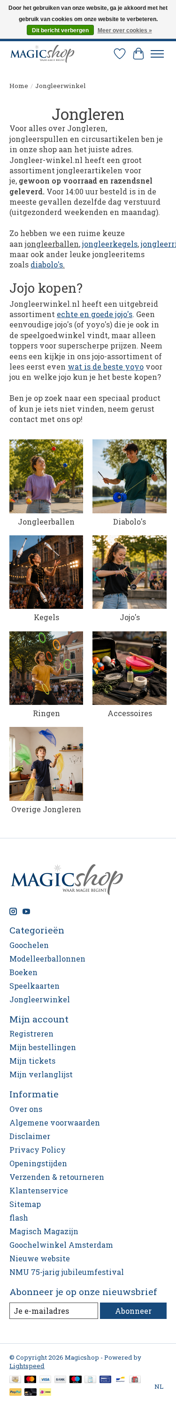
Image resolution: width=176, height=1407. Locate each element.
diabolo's (47, 264)
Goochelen (29, 945)
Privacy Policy (37, 1150)
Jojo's (130, 617)
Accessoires (129, 713)
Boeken (23, 972)
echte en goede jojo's (94, 314)
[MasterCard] (30, 1380)
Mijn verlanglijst (41, 1074)
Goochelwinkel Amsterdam (61, 1245)
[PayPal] (15, 1393)
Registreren (31, 1033)
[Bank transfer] (60, 1380)
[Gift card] (135, 1380)
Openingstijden (38, 1163)
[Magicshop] (42, 53)
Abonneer (133, 1311)
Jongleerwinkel (39, 999)
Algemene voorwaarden (54, 1122)
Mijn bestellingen (42, 1047)
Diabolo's (129, 521)
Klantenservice (38, 1190)
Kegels (46, 617)
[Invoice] (90, 1380)
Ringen (46, 713)
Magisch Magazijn (43, 1231)
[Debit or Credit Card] (30, 1393)
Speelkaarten (34, 986)
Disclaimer (29, 1136)
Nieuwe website (39, 1258)
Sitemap (25, 1204)
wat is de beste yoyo (106, 366)
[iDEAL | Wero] (45, 1393)
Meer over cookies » (125, 30)
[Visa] (45, 1380)
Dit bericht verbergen (60, 30)
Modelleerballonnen (47, 958)
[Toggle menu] (157, 53)
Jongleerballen (46, 521)
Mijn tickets (32, 1061)
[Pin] (105, 1380)
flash (18, 1217)
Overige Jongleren (46, 809)
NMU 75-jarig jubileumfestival (66, 1272)
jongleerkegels (110, 244)
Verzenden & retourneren (56, 1177)
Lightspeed (27, 1366)
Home (18, 85)
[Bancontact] (120, 1380)
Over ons (25, 1109)
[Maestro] (75, 1380)
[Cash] (15, 1380)
